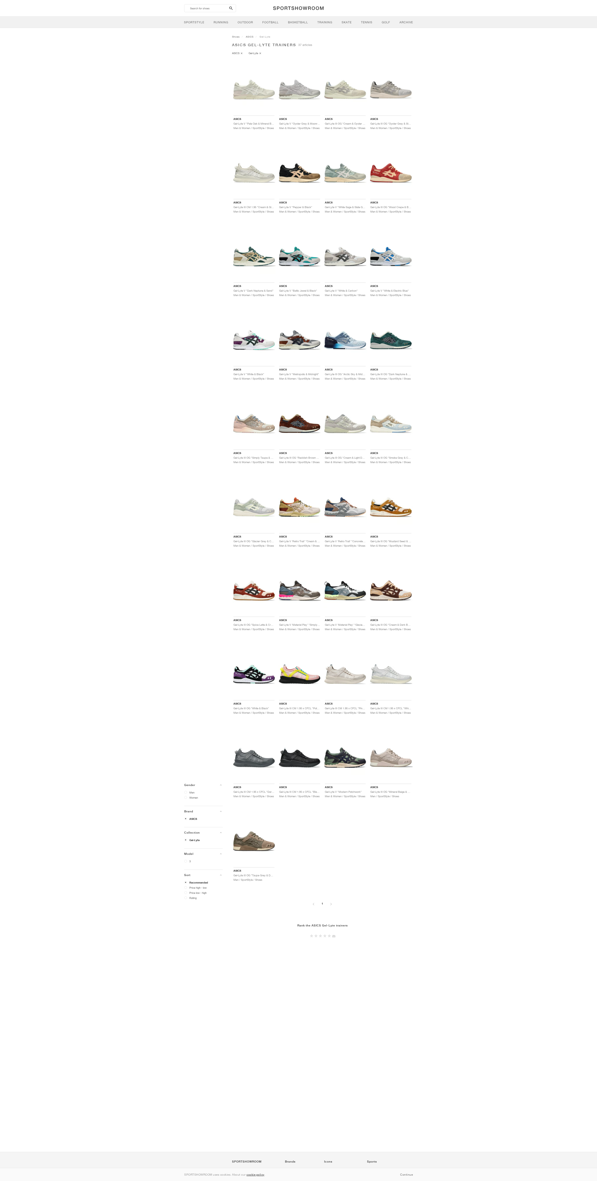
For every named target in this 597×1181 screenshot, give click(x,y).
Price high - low (198, 887)
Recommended (198, 882)
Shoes (236, 36)
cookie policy (255, 1174)
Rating (193, 897)
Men (191, 792)
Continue (406, 1174)
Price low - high (198, 892)
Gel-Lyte (194, 840)
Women (193, 797)
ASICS (193, 819)
